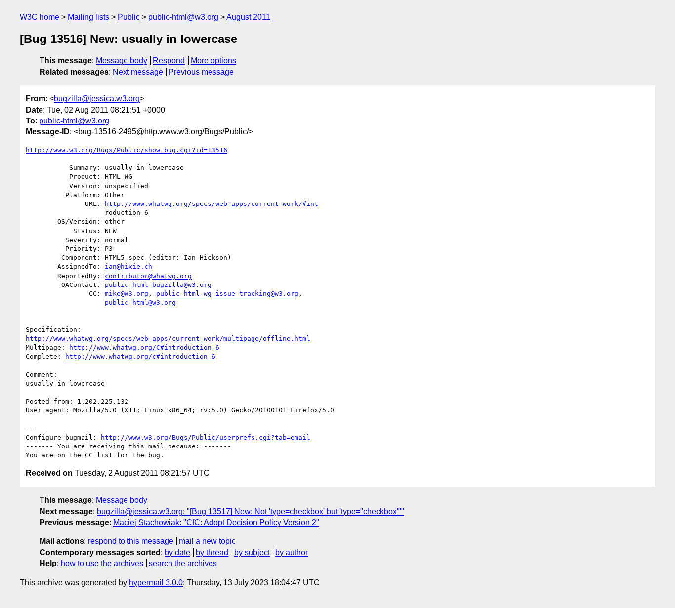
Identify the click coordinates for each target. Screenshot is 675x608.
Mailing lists (88, 17)
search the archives (183, 563)
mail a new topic (207, 541)
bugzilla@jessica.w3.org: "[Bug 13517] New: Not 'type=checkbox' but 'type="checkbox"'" (250, 511)
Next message (138, 72)
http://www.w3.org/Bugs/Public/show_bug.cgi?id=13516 (126, 150)
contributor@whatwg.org (148, 276)
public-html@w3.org (183, 17)
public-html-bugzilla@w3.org (158, 284)
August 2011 (248, 17)
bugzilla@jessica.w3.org (97, 98)
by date (177, 552)
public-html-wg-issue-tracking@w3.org (227, 293)
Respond (169, 60)
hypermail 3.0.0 (156, 582)
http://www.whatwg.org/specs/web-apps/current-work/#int (211, 203)
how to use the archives (102, 563)
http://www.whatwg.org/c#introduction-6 (140, 356)
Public (129, 17)
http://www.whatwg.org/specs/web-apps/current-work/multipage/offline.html (168, 338)
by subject (252, 552)
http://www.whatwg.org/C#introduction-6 (144, 347)
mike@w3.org (126, 293)
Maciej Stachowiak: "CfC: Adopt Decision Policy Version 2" (216, 522)
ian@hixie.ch (128, 266)
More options (213, 60)
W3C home (39, 17)
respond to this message (130, 541)
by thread (212, 552)
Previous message (201, 72)
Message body (121, 60)
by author (291, 552)
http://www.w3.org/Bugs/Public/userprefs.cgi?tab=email (205, 437)
